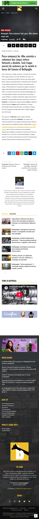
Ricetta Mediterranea (8, 413)
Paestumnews (6, 409)
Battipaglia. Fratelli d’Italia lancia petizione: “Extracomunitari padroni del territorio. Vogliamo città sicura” (24, 240)
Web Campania (6, 417)
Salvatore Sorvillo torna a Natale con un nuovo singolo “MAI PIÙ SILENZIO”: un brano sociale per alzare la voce (19, 382)
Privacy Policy (6, 429)
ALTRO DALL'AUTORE (13, 214)
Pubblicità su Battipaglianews (10, 508)
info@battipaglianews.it (23, 489)
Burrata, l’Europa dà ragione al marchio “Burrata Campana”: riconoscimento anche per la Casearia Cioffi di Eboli (19, 369)
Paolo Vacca (5, 39)
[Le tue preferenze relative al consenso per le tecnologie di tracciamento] (36, 516)
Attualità (4, 223)
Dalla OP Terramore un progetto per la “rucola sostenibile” (16, 376)
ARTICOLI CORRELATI (5, 214)
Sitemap (26, 510)
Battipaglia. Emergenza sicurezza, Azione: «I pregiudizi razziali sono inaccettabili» (23, 232)
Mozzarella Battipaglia (9, 411)
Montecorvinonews (8, 405)
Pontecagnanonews (8, 403)
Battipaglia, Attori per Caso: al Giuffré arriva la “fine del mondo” (10, 166)
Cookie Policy (6, 430)
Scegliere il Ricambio (8, 415)
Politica (8, 13)
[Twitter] (24, 501)
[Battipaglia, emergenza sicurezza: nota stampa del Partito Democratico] (6, 249)
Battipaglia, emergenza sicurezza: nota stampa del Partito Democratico (23, 249)
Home (2, 13)
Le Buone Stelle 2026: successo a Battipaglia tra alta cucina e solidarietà (18, 362)
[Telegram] (19, 501)
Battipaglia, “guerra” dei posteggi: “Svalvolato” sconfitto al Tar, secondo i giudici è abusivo (29, 167)
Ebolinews (5, 407)
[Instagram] (14, 501)
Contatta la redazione (16, 510)
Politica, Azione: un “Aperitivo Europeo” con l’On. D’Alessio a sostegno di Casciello (22, 258)
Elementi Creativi (14, 517)
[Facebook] (10, 501)
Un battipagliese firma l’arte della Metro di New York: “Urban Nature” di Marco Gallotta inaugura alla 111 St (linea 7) (18, 390)
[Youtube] (29, 501)
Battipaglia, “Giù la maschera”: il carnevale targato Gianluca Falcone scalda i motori (24, 266)
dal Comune (14, 13)
